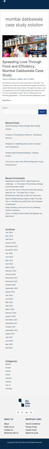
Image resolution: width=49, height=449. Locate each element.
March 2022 (9, 309)
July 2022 (9, 295)
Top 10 (7, 385)
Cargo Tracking (11, 207)
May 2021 (9, 344)
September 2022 (11, 288)
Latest (7, 375)
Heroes (8, 371)
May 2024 (9, 236)
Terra (7, 213)
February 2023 (10, 271)
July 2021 (8, 337)
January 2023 (10, 274)
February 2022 (10, 313)
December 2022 (11, 278)
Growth (8, 368)
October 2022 (10, 285)
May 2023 (9, 260)
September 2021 (11, 330)
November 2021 (11, 323)
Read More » (7, 100)
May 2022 (9, 302)
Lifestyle (8, 378)
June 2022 (9, 299)
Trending (8, 388)
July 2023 (9, 253)
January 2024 (10, 243)
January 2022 (10, 316)
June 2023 (9, 257)
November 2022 (11, 281)
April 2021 (9, 348)
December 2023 (11, 246)
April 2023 (9, 264)
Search (5, 108)
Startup (8, 382)
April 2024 (9, 239)
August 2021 (10, 334)
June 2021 (9, 341)
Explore (20, 79)
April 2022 (9, 306)
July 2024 (9, 232)
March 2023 (9, 267)
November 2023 (11, 250)
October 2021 (10, 327)
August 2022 (10, 292)
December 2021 (11, 320)
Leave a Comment (9, 79)
